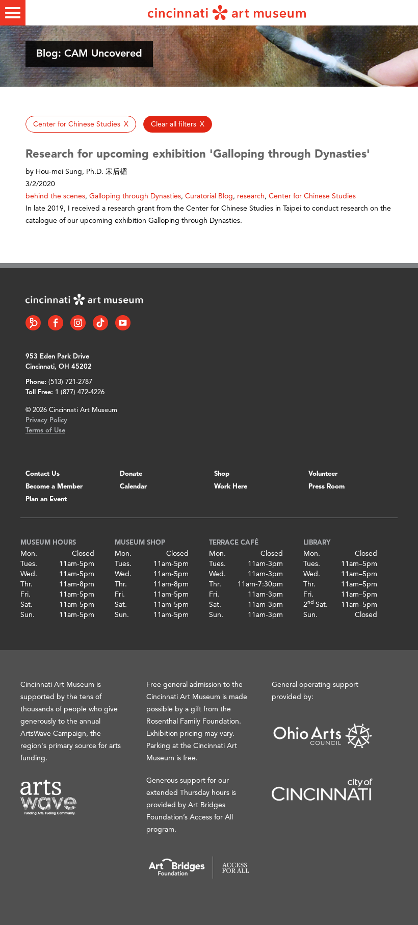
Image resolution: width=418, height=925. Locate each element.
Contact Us (42, 474)
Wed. (28, 574)
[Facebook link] (55, 322)
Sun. (27, 615)
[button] (80, 124)
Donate (131, 474)
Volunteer (322, 474)
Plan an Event (46, 499)
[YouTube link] (122, 322)
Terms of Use (45, 430)
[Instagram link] (78, 322)
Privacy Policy (46, 420)
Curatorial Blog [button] (209, 196)
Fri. (25, 594)
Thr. (26, 584)
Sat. (26, 604)
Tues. (28, 564)
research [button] (251, 196)
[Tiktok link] (100, 322)
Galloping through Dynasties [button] (135, 196)
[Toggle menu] (12, 12)
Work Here (230, 486)
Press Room (326, 486)
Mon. (28, 553)
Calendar (133, 486)
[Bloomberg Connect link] (33, 322)
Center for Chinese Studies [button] (312, 196)
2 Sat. (315, 604)
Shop (221, 474)
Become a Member (54, 486)
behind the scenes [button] (55, 196)
